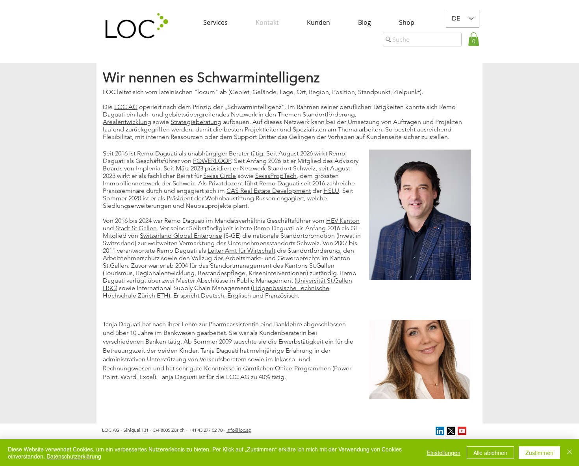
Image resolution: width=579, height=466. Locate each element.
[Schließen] (569, 453)
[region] (420, 215)
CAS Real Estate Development (268, 190)
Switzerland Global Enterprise (181, 235)
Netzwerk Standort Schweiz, (278, 168)
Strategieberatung (196, 122)
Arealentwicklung (127, 122)
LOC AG (125, 107)
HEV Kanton (343, 220)
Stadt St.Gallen (136, 228)
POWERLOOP (212, 161)
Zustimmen (539, 453)
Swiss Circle (219, 175)
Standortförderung (328, 114)
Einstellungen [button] (443, 453)
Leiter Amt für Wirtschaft (241, 250)
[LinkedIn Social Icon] (440, 431)
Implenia (148, 168)
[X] (451, 431)
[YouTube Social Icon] (462, 431)
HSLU (331, 190)
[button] (473, 39)
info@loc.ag (238, 430)
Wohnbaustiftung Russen (240, 198)
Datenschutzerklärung (73, 456)
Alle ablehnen (490, 453)
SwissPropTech (276, 175)
